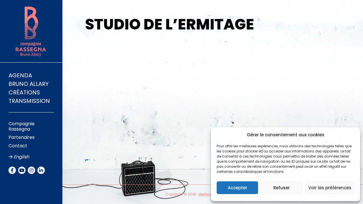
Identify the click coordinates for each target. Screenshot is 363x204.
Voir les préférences (329, 188)
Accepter (237, 188)
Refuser (281, 188)
